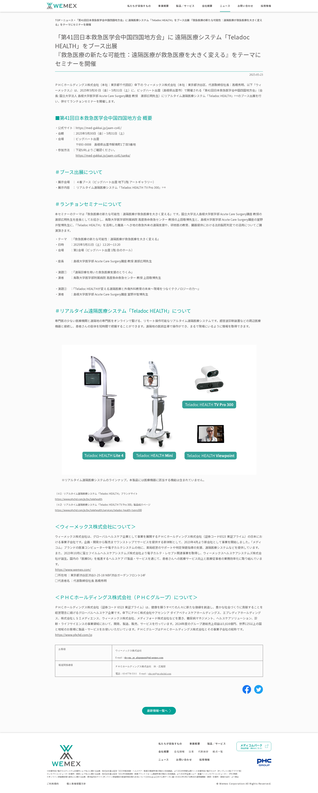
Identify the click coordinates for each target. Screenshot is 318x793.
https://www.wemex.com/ (73, 569)
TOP (58, 20)
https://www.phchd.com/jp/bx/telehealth (78, 499)
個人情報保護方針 (76, 783)
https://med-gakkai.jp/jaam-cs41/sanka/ (103, 155)
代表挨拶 (203, 751)
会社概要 (207, 6)
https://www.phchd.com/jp (73, 634)
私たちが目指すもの (139, 6)
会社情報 (179, 751)
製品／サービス (185, 6)
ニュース (225, 6)
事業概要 (163, 6)
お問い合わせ (245, 6)
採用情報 (266, 6)
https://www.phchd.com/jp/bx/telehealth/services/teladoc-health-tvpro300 (98, 510)
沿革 (191, 751)
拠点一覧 (218, 751)
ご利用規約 (53, 783)
